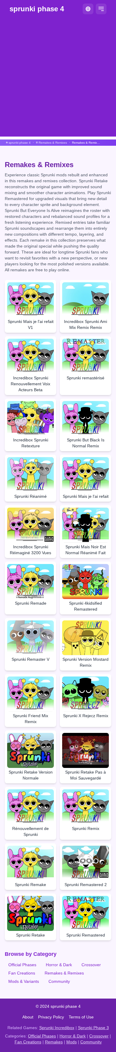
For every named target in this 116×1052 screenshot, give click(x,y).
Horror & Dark (59, 964)
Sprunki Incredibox (56, 1027)
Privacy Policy (51, 1017)
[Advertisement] (58, 79)
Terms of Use (81, 1017)
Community (59, 981)
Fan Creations (21, 973)
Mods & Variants (23, 981)
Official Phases (22, 964)
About (27, 1017)
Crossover (91, 964)
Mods (71, 1042)
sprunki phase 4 (37, 9)
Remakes (54, 1042)
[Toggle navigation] (101, 9)
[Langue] (88, 9)
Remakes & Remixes (64, 973)
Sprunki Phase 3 (93, 1027)
